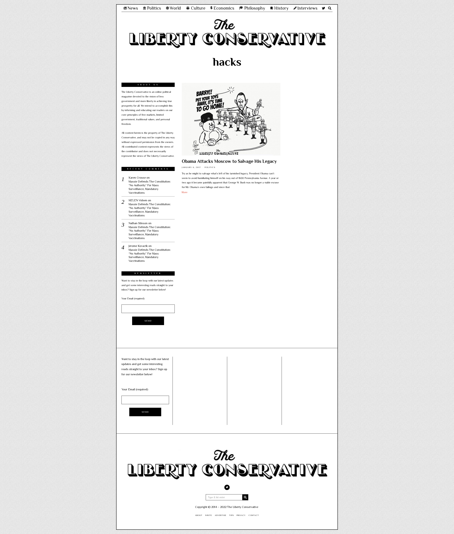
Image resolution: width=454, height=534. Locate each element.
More (184, 192)
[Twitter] (323, 8)
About (198, 515)
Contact (253, 515)
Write (208, 515)
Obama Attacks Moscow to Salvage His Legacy (229, 161)
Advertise (220, 515)
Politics (210, 167)
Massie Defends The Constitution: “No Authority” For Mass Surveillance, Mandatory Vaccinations (150, 187)
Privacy (241, 515)
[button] (245, 497)
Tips (231, 515)
